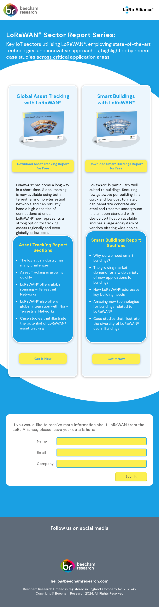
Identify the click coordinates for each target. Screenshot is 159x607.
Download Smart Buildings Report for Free (116, 166)
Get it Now (43, 358)
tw (98, 545)
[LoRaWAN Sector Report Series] (20, 10)
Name (42, 441)
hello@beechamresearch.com (79, 581)
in (60, 545)
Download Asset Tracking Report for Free (43, 166)
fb (79, 545)
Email (41, 452)
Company (45, 463)
